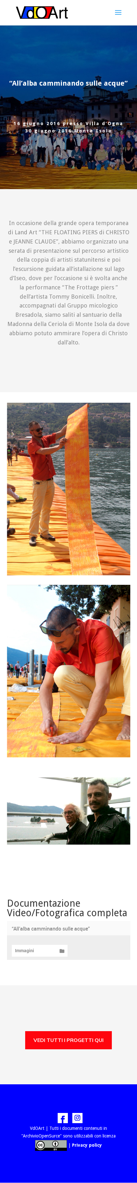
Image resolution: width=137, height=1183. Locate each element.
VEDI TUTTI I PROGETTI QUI (68, 1040)
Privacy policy (87, 1145)
